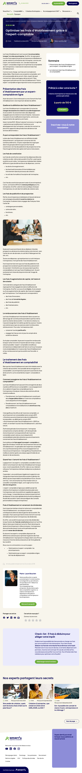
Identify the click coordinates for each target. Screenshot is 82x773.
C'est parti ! (63, 109)
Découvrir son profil (28, 604)
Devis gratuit (73, 3)
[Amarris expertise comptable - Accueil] (10, 3)
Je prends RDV (58, 3)
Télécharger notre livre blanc (46, 661)
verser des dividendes (15, 530)
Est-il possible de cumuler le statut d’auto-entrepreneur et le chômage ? (66, 708)
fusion (29, 289)
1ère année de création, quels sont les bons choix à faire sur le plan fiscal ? (15, 706)
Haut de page (70, 721)
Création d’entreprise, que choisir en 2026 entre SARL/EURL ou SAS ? (39, 706)
